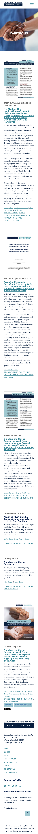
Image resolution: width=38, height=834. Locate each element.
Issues (7, 752)
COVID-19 (15, 220)
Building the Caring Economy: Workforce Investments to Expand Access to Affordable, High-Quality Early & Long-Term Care (19, 444)
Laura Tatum (19, 582)
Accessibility (10, 772)
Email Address (10, 808)
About (7, 749)
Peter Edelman (14, 694)
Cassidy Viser (8, 208)
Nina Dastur (8, 582)
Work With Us (11, 762)
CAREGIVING (24, 372)
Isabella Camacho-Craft (21, 208)
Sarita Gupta (24, 539)
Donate (8, 766)
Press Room (10, 759)
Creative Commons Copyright (16, 826)
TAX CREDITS (9, 377)
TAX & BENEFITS (11, 213)
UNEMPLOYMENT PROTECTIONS (18, 375)
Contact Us (9, 769)
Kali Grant (18, 210)
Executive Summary (23, 705)
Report (8, 705)
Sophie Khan (26, 493)
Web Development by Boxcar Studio (19, 831)
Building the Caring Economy (14, 563)
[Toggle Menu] (32, 4)
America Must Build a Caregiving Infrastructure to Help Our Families (18, 519)
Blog (6, 755)
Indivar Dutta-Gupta (11, 370)
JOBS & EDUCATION (12, 495)
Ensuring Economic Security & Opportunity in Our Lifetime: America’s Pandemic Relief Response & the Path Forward (19, 286)
